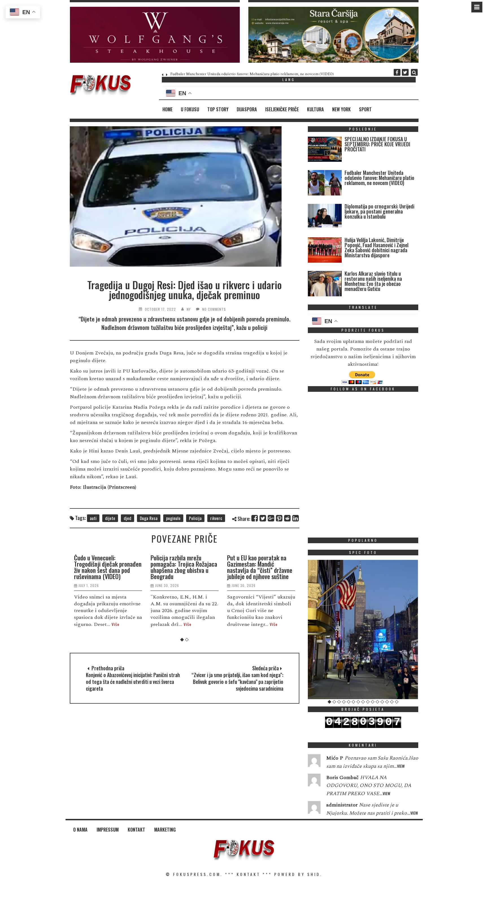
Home (167, 109)
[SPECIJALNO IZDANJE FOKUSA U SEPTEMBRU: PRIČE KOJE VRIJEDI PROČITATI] (325, 150)
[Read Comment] (314, 761)
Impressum (108, 829)
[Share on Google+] (271, 518)
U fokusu (190, 109)
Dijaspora (247, 109)
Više (115, 624)
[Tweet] (263, 518)
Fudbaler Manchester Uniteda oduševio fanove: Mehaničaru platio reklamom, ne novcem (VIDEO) (252, 74)
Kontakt (136, 829)
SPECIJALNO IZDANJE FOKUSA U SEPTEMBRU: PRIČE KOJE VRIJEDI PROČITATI (377, 144)
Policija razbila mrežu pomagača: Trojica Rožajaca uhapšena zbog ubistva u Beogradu (184, 567)
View (401, 766)
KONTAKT (248, 874)
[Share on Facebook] (254, 518)
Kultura (315, 109)
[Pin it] (279, 518)
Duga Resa (149, 518)
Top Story (217, 109)
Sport (365, 109)
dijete (110, 518)
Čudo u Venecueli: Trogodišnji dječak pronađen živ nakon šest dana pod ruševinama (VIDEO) (107, 567)
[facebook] (397, 72)
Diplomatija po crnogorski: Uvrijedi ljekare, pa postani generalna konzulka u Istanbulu (379, 211)
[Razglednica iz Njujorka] (363, 629)
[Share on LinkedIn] (295, 518)
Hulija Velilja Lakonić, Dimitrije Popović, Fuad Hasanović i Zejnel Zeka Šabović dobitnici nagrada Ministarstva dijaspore (376, 247)
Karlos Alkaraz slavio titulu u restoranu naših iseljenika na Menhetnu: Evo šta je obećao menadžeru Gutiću (373, 281)
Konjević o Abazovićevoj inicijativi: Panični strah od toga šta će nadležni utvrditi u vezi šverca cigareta (133, 681)
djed (127, 518)
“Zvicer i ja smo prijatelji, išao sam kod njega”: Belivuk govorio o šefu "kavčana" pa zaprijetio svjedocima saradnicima (237, 681)
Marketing (165, 829)
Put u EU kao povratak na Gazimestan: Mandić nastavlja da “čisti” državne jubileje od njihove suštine (259, 567)
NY (189, 309)
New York (341, 109)
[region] (155, 35)
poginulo (173, 518)
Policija (195, 518)
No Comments (214, 309)
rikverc (216, 518)
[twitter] (405, 72)
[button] (155, 35)
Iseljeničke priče (282, 109)
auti (93, 518)
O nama (80, 829)
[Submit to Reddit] (287, 518)
